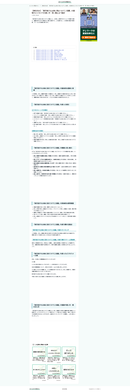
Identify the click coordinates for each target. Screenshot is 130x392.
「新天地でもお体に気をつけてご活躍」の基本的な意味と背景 (49, 50)
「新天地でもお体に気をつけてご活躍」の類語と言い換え (48, 53)
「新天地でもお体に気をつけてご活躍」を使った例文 (47, 51)
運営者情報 (64, 389)
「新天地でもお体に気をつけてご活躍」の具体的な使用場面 (49, 54)
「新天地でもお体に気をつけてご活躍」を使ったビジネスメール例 (50, 58)
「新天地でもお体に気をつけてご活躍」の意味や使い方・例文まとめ (51, 59)
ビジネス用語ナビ (34, 5)
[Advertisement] (54, 33)
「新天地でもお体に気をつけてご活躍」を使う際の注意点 (48, 56)
